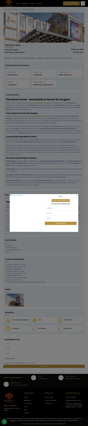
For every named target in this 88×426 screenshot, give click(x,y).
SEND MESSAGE (61, 223)
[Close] (76, 195)
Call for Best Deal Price (60, 201)
